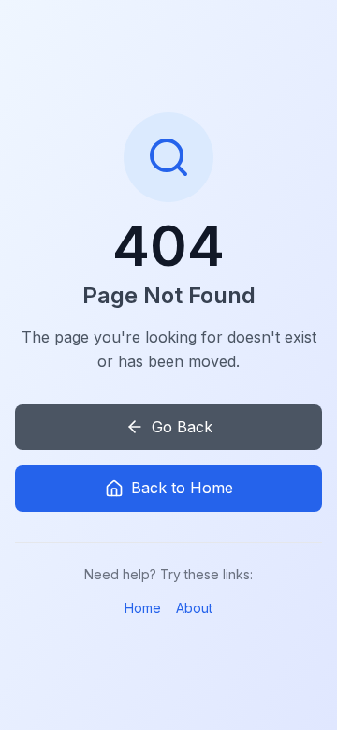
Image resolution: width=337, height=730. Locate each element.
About (194, 608)
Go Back (182, 426)
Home (143, 608)
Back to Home (182, 487)
